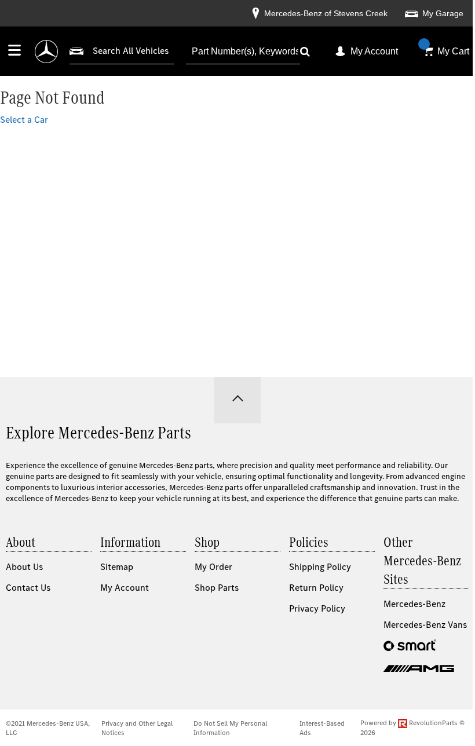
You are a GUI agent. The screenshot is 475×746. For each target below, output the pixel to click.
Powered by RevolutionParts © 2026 (412, 727)
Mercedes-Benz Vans (425, 625)
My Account (374, 51)
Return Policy (316, 588)
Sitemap (116, 567)
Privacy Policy (317, 608)
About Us (24, 567)
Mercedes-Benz (414, 604)
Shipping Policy (320, 567)
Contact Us (28, 588)
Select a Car (24, 120)
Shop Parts (217, 588)
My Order (213, 567)
